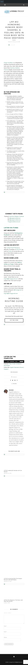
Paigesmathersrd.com (14, 221)
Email (21, 367)
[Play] (5, 361)
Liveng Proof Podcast (12, 247)
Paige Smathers (8, 62)
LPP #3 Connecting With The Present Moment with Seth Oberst (13, 579)
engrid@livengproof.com (11, 279)
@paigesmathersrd (14, 218)
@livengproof (17, 290)
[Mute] (18, 361)
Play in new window (15, 364)
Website (5, 637)
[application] (14, 361)
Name (5, 626)
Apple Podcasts (14, 367)
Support (6, 369)
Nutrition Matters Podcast (16, 216)
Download (7, 365)
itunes (10, 251)
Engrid (15, 383)
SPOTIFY (18, 249)
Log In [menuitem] (2, 1)
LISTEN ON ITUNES (11, 228)
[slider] (22, 361)
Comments (14, 377)
